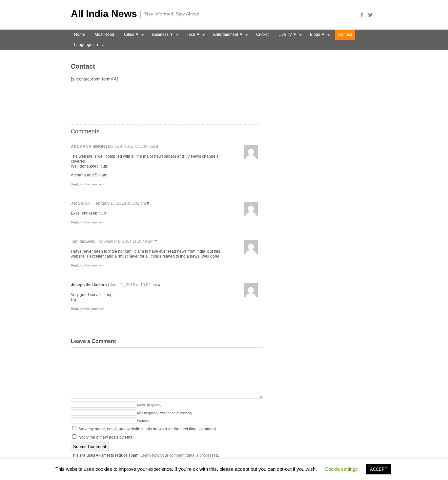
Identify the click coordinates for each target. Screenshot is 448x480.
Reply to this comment (87, 184)
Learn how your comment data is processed (179, 455)
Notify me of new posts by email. (106, 437)
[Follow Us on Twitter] (372, 14)
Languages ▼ (86, 44)
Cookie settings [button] (341, 469)
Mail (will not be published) (164, 413)
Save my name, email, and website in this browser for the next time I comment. (147, 429)
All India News (104, 13)
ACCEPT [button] (378, 469)
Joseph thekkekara (89, 285)
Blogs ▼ (317, 34)
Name (149, 405)
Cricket (262, 34)
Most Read (104, 34)
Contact (345, 34)
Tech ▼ (193, 34)
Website (143, 421)
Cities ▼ (131, 34)
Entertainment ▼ (228, 34)
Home (79, 34)
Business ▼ (162, 34)
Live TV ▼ (287, 34)
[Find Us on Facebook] (363, 14)
